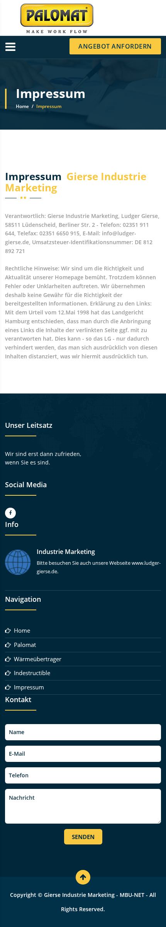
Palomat (23, 644)
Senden (83, 837)
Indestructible (30, 673)
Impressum (27, 687)
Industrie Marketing (66, 551)
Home (22, 106)
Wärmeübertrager (36, 659)
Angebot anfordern (115, 46)
